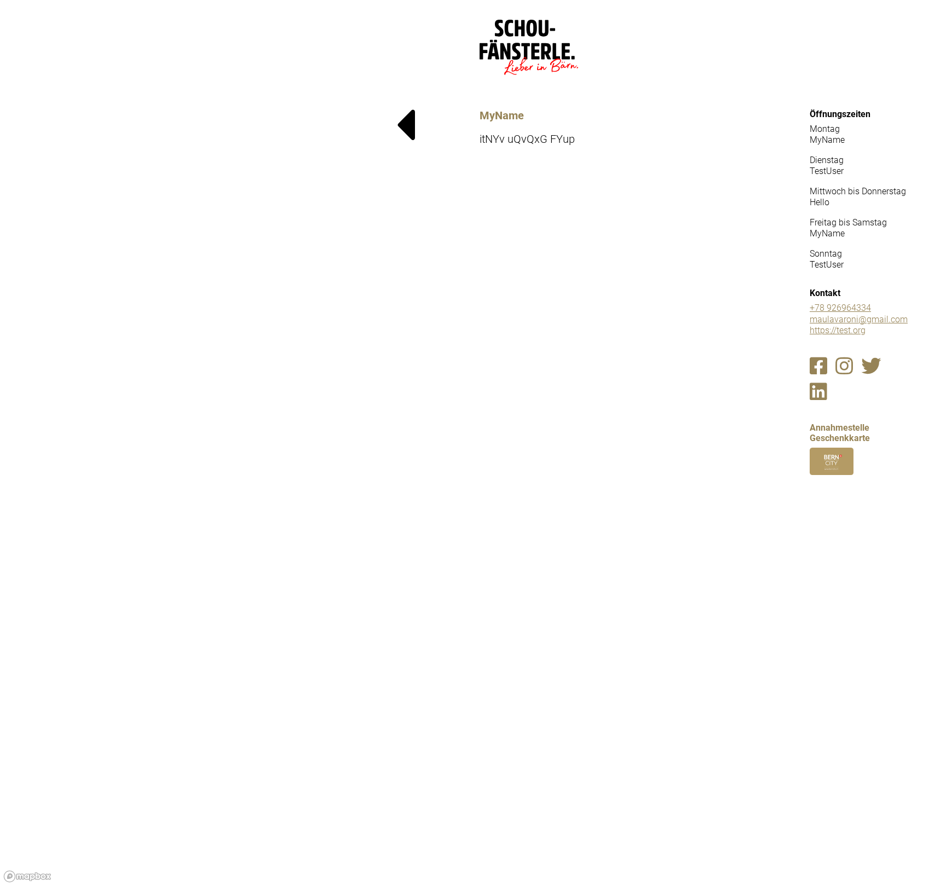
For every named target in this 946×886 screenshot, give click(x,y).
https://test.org (838, 330)
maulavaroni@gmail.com (859, 319)
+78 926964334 (840, 308)
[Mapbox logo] (27, 876)
